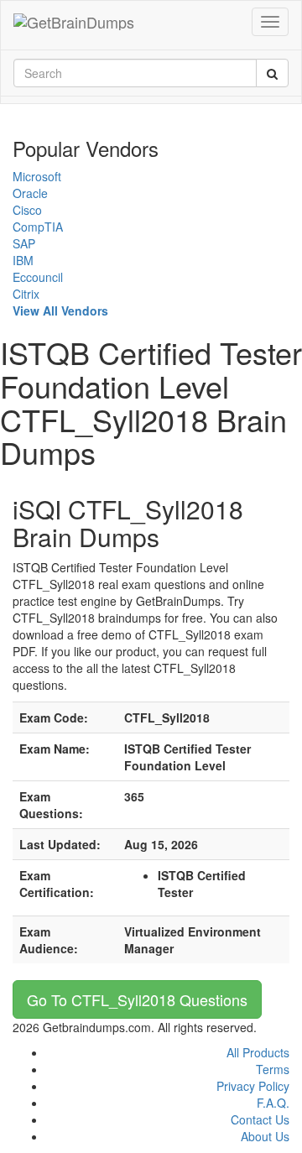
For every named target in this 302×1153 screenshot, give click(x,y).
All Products (257, 1052)
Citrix (26, 293)
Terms (272, 1069)
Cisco (27, 209)
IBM (23, 260)
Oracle (30, 193)
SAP (24, 243)
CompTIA (38, 226)
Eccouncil (38, 277)
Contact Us (260, 1119)
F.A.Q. (273, 1102)
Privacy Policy (252, 1085)
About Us (265, 1136)
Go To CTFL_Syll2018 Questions (137, 999)
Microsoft (37, 176)
